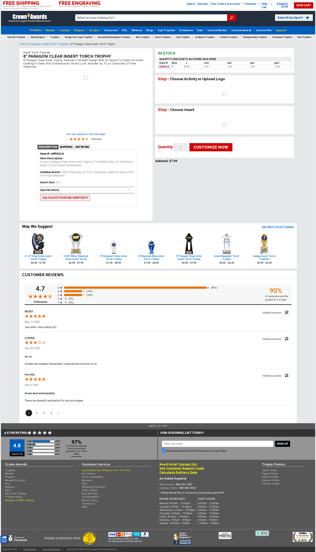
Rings (149, 30)
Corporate (111, 30)
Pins (124, 30)
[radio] (158, 287)
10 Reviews (44, 302)
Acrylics (94, 30)
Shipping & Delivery (94, 486)
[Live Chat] (4, 539)
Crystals (64, 30)
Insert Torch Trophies (55, 44)
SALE (8, 490)
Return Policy (90, 500)
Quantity (165, 147)
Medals (50, 30)
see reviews (76, 456)
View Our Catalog (15, 493)
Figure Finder (270, 473)
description (48, 147)
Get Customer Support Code (181, 468)
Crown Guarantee (92, 476)
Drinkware (186, 30)
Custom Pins (264, 30)
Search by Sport (290, 17)
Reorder (203, 3)
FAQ (84, 483)
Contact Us (88, 503)
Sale (200, 30)
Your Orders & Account (225, 3)
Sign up (282, 443)
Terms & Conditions (51, 549)
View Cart (303, 5)
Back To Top (158, 426)
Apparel (281, 30)
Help (264, 3)
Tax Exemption (90, 496)
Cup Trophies (166, 30)
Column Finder (271, 483)
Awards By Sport (15, 480)
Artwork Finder (271, 480)
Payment (251, 3)
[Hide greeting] (37, 498)
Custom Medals (217, 30)
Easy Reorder (90, 493)
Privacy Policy (219, 451)
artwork (82, 147)
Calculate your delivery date (65, 197)
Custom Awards (241, 30)
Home (23, 44)
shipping (66, 147)
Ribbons (137, 30)
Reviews (87, 480)
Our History (89, 473)
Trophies (35, 30)
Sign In (191, 3)
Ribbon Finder (270, 476)
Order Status (89, 490)
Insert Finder (269, 470)
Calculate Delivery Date (178, 472)
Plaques (79, 30)
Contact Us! (188, 464)
